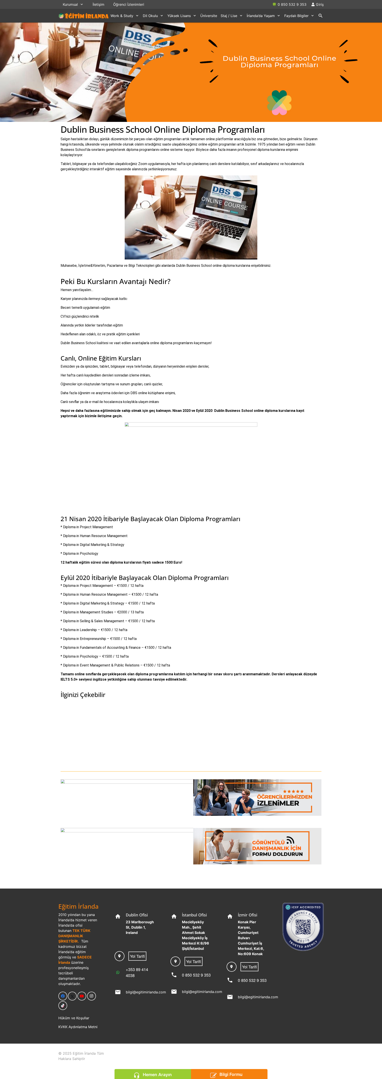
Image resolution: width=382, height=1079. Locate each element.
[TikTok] (62, 1005)
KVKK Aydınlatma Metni (77, 1027)
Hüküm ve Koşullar (73, 1018)
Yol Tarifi (137, 956)
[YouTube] (81, 996)
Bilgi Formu (231, 1074)
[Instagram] (91, 996)
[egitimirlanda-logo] (83, 16)
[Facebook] (62, 996)
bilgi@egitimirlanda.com (146, 992)
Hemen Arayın (157, 1074)
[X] (72, 996)
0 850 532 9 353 (196, 975)
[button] (82, 4)
